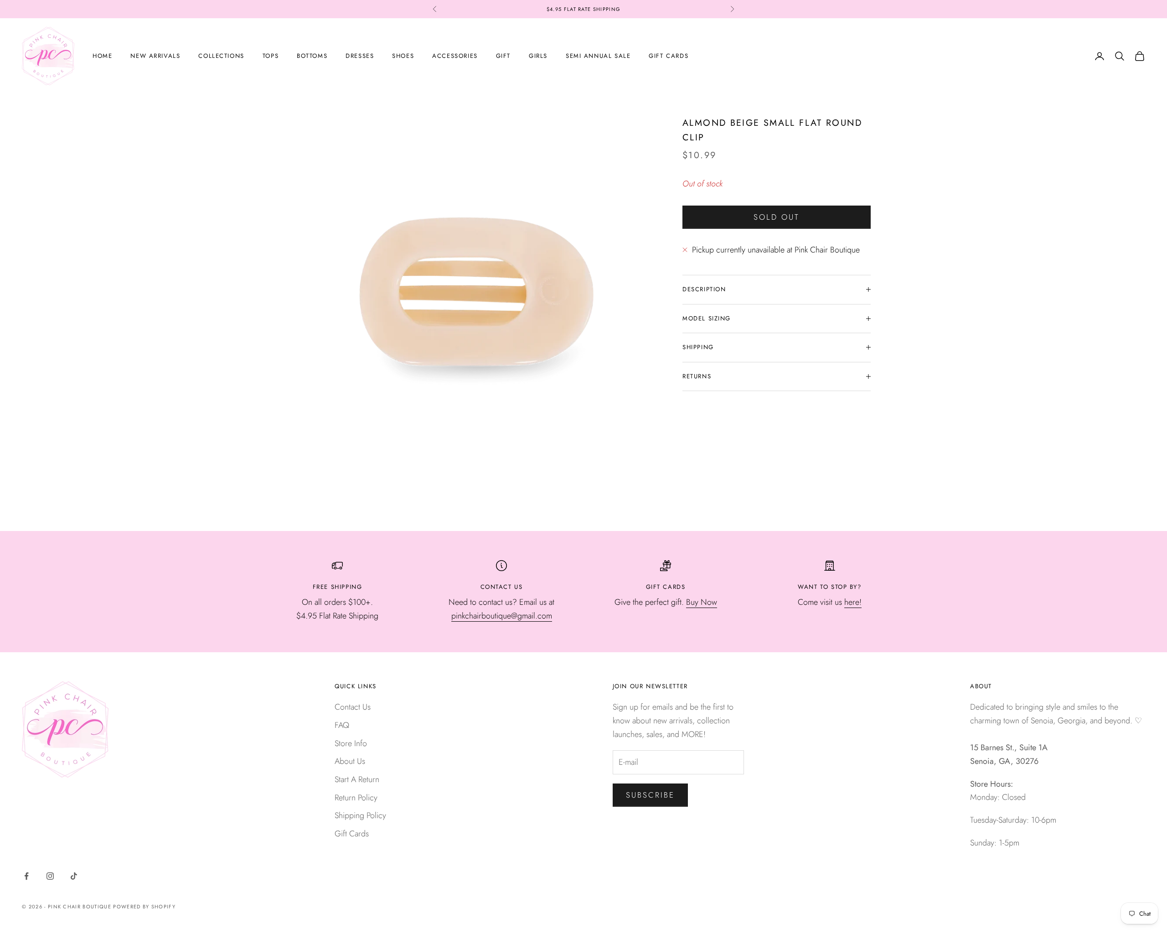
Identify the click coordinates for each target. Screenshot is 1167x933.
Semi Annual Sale (598, 56)
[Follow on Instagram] (50, 876)
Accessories (454, 56)
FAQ (342, 725)
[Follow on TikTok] (73, 876)
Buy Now (701, 602)
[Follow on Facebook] (26, 876)
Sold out (777, 216)
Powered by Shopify (144, 906)
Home (102, 56)
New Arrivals (155, 56)
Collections (221, 56)
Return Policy (356, 798)
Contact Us (353, 707)
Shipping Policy (360, 815)
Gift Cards (668, 56)
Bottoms (312, 56)
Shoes (403, 56)
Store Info (351, 743)
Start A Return (357, 779)
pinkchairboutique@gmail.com (501, 616)
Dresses (360, 56)
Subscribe (650, 794)
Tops (271, 56)
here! (853, 602)
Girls (538, 56)
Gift (503, 56)
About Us (350, 761)
